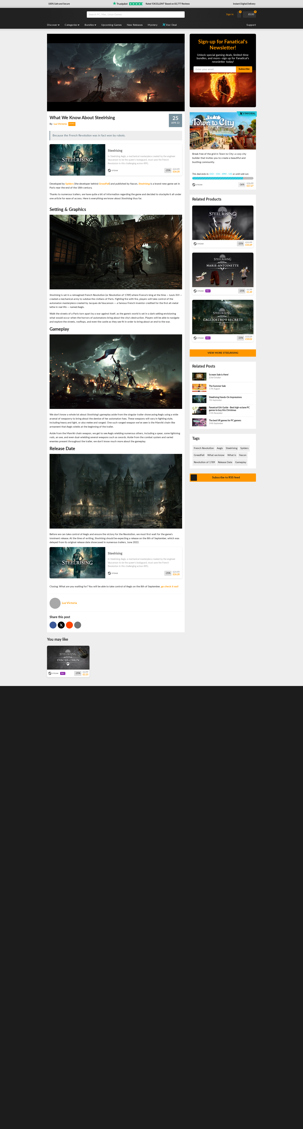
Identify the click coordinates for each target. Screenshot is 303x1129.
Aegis (220, 448)
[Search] (181, 14)
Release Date (225, 462)
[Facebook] (53, 625)
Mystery (152, 25)
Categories (71, 25)
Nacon (242, 455)
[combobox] (155, 14)
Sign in (230, 14)
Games (72, 124)
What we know (215, 455)
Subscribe (244, 69)
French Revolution (204, 448)
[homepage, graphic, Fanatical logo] (64, 14)
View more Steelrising (223, 353)
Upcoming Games (111, 25)
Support (251, 25)
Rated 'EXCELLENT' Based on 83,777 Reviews (168, 4)
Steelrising (144, 184)
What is (231, 455)
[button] (58, 4)
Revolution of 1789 (204, 462)
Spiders (69, 184)
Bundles (89, 25)
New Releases (135, 25)
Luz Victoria (60, 124)
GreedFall (104, 184)
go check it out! (170, 586)
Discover (52, 25)
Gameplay (240, 462)
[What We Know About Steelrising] (69, 625)
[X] (61, 625)
